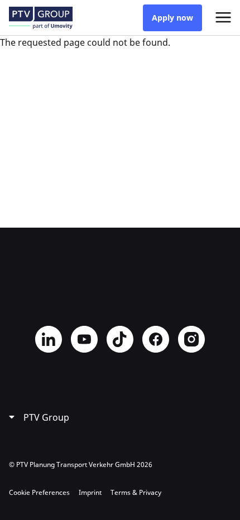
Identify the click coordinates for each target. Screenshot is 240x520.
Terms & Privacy (136, 492)
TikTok (120, 339)
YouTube (84, 339)
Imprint (90, 492)
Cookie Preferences (39, 492)
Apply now (172, 17)
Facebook (155, 339)
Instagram (191, 339)
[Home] (41, 18)
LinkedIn (48, 339)
